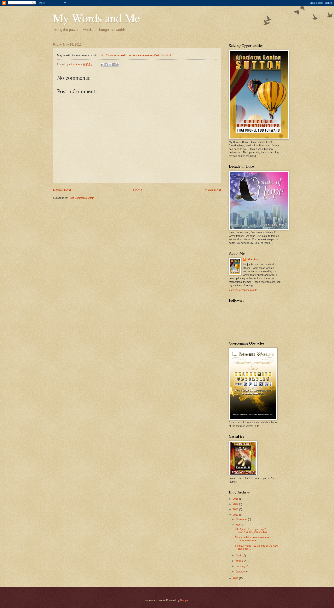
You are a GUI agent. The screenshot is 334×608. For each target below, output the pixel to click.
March (240, 561)
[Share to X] (110, 65)
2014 (236, 504)
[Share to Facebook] (114, 65)
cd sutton (252, 259)
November (242, 519)
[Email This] (103, 65)
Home (137, 190)
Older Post (213, 190)
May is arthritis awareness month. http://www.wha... (254, 539)
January (240, 571)
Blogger (184, 600)
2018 (236, 498)
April (239, 555)
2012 (236, 514)
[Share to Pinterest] (117, 65)
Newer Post (62, 190)
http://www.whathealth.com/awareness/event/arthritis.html (136, 55)
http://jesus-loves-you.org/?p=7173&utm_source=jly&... (252, 530)
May (238, 524)
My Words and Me (96, 17)
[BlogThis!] (106, 65)
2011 (236, 578)
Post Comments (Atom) (82, 197)
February (241, 566)
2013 (236, 509)
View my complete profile (243, 290)
